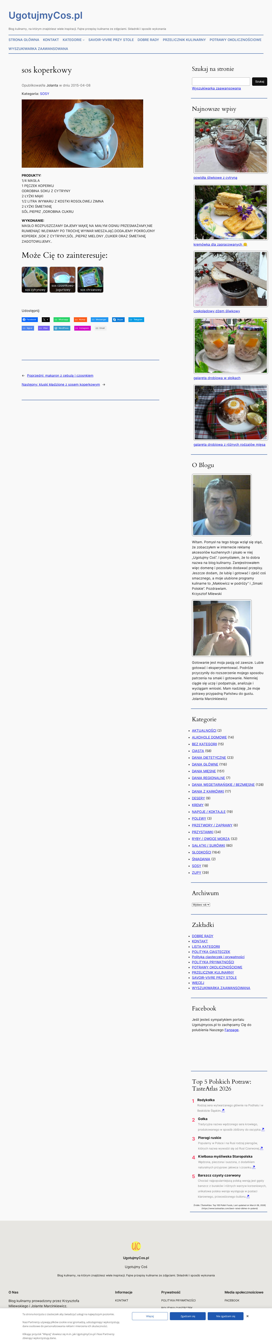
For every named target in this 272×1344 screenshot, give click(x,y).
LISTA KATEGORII (206, 947)
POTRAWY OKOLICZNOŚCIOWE (217, 967)
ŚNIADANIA (201, 859)
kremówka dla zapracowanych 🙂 (220, 244)
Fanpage (232, 1030)
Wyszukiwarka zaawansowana (216, 88)
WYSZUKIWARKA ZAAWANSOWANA (221, 988)
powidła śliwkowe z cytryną (215, 178)
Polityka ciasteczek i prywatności (218, 957)
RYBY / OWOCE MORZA (211, 839)
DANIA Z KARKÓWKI (208, 791)
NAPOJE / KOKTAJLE (209, 812)
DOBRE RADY (202, 936)
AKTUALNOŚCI (204, 731)
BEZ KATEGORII (204, 744)
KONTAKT (200, 941)
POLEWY (199, 818)
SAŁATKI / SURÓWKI (208, 846)
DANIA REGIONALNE (208, 778)
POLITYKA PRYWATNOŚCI (213, 962)
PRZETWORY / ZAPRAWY (212, 825)
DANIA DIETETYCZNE (209, 758)
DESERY (198, 798)
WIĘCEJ (198, 983)
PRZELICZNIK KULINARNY (213, 972)
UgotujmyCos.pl (46, 15)
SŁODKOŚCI (201, 852)
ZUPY (196, 873)
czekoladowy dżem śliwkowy (217, 311)
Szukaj (259, 81)
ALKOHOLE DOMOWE (209, 737)
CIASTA (198, 751)
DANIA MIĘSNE (204, 771)
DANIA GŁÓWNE (205, 764)
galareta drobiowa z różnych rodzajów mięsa (229, 445)
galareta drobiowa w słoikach (217, 378)
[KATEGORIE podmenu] (84, 40)
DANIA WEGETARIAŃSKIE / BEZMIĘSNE (223, 785)
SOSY (44, 94)
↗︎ (223, 1110)
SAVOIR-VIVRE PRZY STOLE (214, 978)
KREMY (198, 805)
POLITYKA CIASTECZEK (211, 952)
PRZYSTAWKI (202, 832)
